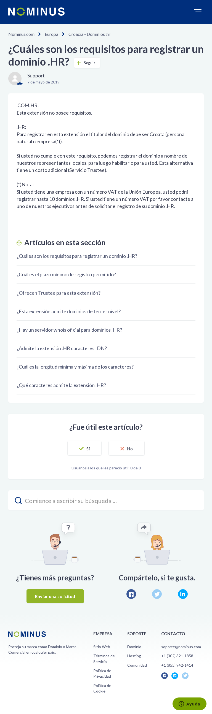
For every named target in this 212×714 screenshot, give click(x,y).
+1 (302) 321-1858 (177, 655)
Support (36, 75)
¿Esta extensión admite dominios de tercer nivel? (69, 311)
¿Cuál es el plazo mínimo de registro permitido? (66, 274)
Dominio (134, 646)
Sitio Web (101, 646)
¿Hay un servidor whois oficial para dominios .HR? (69, 330)
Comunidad (137, 665)
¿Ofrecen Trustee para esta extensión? (58, 293)
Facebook (131, 594)
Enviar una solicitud (55, 596)
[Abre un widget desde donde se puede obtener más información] (189, 704)
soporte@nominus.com (181, 646)
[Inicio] (36, 11)
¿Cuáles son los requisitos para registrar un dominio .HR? (77, 256)
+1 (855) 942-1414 (177, 665)
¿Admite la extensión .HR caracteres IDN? (62, 348)
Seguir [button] (90, 62)
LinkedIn (183, 594)
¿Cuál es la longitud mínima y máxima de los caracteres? (75, 367)
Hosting (134, 655)
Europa (51, 34)
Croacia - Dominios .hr (89, 34)
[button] (198, 12)
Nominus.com (21, 34)
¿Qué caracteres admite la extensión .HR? (61, 385)
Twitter (157, 594)
